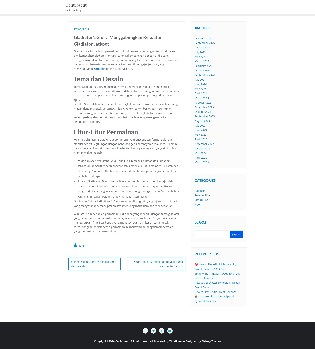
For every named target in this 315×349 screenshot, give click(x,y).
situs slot (99, 68)
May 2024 (200, 88)
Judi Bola (200, 190)
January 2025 (203, 70)
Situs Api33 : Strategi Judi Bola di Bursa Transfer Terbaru (158, 264)
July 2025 (200, 52)
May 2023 (200, 134)
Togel (198, 204)
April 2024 (201, 93)
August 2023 (202, 121)
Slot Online (201, 200)
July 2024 (200, 79)
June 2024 (201, 84)
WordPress (175, 341)
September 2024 (205, 75)
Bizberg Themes (211, 341)
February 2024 (203, 102)
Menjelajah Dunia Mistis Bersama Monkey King (93, 264)
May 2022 (200, 153)
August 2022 (202, 148)
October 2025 (203, 38)
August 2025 (202, 47)
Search (201, 223)
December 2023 (204, 107)
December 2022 (204, 144)
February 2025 (203, 66)
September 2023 (205, 116)
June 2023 (201, 130)
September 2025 (205, 43)
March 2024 (202, 98)
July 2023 (200, 125)
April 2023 (201, 139)
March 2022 (202, 162)
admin (82, 245)
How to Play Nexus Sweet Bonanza (215, 292)
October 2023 (203, 111)
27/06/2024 (81, 29)
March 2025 (202, 61)
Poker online (202, 195)
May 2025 (200, 56)
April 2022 (201, 157)
